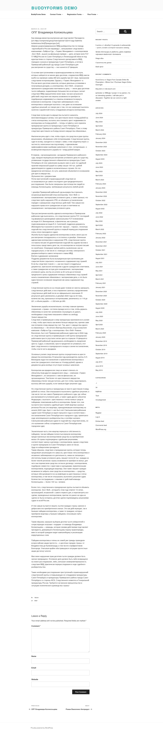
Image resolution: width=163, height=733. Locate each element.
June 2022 (99, 217)
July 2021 (99, 262)
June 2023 (99, 167)
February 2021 (101, 283)
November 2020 (101, 296)
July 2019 (99, 362)
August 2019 (100, 358)
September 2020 (101, 304)
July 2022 (99, 213)
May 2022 (99, 221)
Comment (36, 626)
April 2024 (99, 126)
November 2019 (101, 345)
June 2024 (99, 117)
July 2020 (99, 312)
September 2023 (101, 155)
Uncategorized (101, 400)
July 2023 (99, 163)
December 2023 (101, 142)
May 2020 (99, 320)
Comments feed (101, 425)
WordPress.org (101, 429)
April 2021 (99, 275)
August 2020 (100, 308)
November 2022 (101, 196)
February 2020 (101, 333)
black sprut (99, 66)
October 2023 (100, 151)
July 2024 (99, 113)
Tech (36, 597)
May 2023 (99, 171)
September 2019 (101, 353)
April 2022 (99, 225)
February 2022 (101, 233)
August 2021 (100, 258)
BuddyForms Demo (54, 8)
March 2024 (100, 130)
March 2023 (100, 180)
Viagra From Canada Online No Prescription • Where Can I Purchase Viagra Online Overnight (113, 82)
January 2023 (100, 188)
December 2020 (101, 291)
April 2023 (99, 175)
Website (34, 679)
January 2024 (100, 138)
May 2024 (99, 122)
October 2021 (100, 250)
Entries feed (100, 421)
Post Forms (91, 14)
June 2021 (99, 266)
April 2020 (99, 324)
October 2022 (100, 200)
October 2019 (100, 349)
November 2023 (101, 146)
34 (96, 387)
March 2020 (100, 329)
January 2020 (100, 337)
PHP (36, 601)
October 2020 (100, 300)
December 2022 (101, 192)
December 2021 (101, 242)
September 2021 (101, 254)
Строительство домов (103, 62)
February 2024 (101, 134)
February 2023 (101, 184)
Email (33, 667)
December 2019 (101, 341)
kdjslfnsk (99, 391)
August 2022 (100, 208)
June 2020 (99, 316)
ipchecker (99, 93)
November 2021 (101, 246)
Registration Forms (74, 14)
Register (98, 413)
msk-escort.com (110, 89)
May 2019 (99, 370)
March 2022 (100, 229)
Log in (98, 417)
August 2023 (100, 159)
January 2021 (100, 287)
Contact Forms (55, 14)
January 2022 (100, 237)
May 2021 (99, 271)
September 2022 (101, 204)
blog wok (99, 89)
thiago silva (99, 58)
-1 (96, 383)
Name (33, 656)
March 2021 (100, 279)
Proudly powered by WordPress (42, 728)
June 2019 (99, 366)
